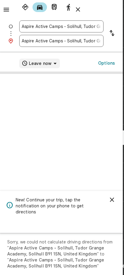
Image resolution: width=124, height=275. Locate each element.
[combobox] (61, 26)
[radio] (25, 7)
